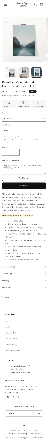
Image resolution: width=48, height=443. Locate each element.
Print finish (6, 125)
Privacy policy (35, 434)
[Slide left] (2, 73)
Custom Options (8, 273)
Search (8, 320)
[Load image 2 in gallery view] (23, 72)
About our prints (9, 266)
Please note (6, 287)
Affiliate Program (12, 350)
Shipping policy (24, 438)
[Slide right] (45, 73)
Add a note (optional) (10, 160)
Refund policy (22, 434)
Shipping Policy (12, 333)
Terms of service (10, 438)
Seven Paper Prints (23, 430)
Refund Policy (11, 344)
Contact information (39, 438)
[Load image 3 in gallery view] (36, 72)
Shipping (16, 95)
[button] (5, 4)
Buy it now (24, 185)
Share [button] (7, 297)
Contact (8, 327)
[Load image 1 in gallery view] (11, 72)
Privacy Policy (11, 338)
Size (3, 113)
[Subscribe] (39, 413)
